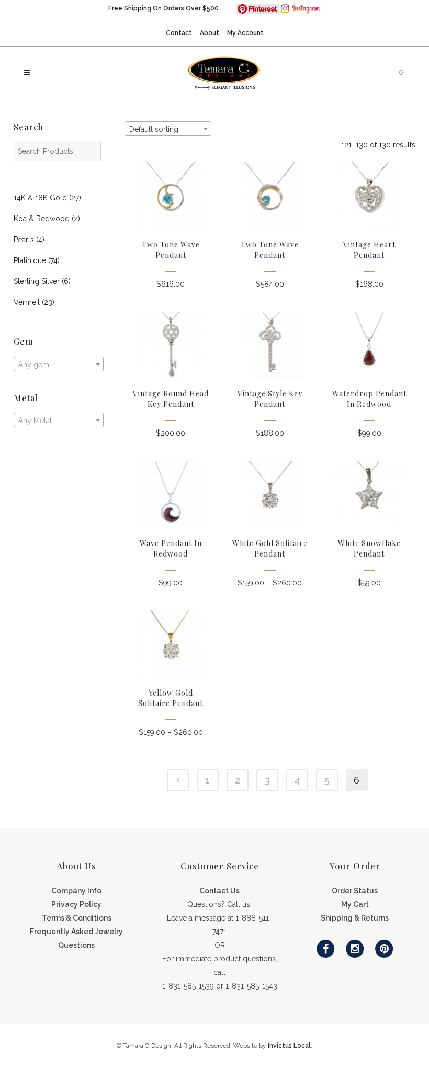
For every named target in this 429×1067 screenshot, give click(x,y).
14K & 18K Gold (40, 198)
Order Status (355, 891)
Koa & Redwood (42, 218)
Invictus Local (289, 1045)
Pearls (24, 239)
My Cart (355, 904)
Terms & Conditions (76, 918)
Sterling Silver (37, 281)
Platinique (30, 260)
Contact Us (219, 891)
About (209, 33)
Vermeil (27, 302)
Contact (179, 33)
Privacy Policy (76, 904)
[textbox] (58, 364)
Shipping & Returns (355, 918)
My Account (245, 33)
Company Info (76, 891)
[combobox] (59, 364)
